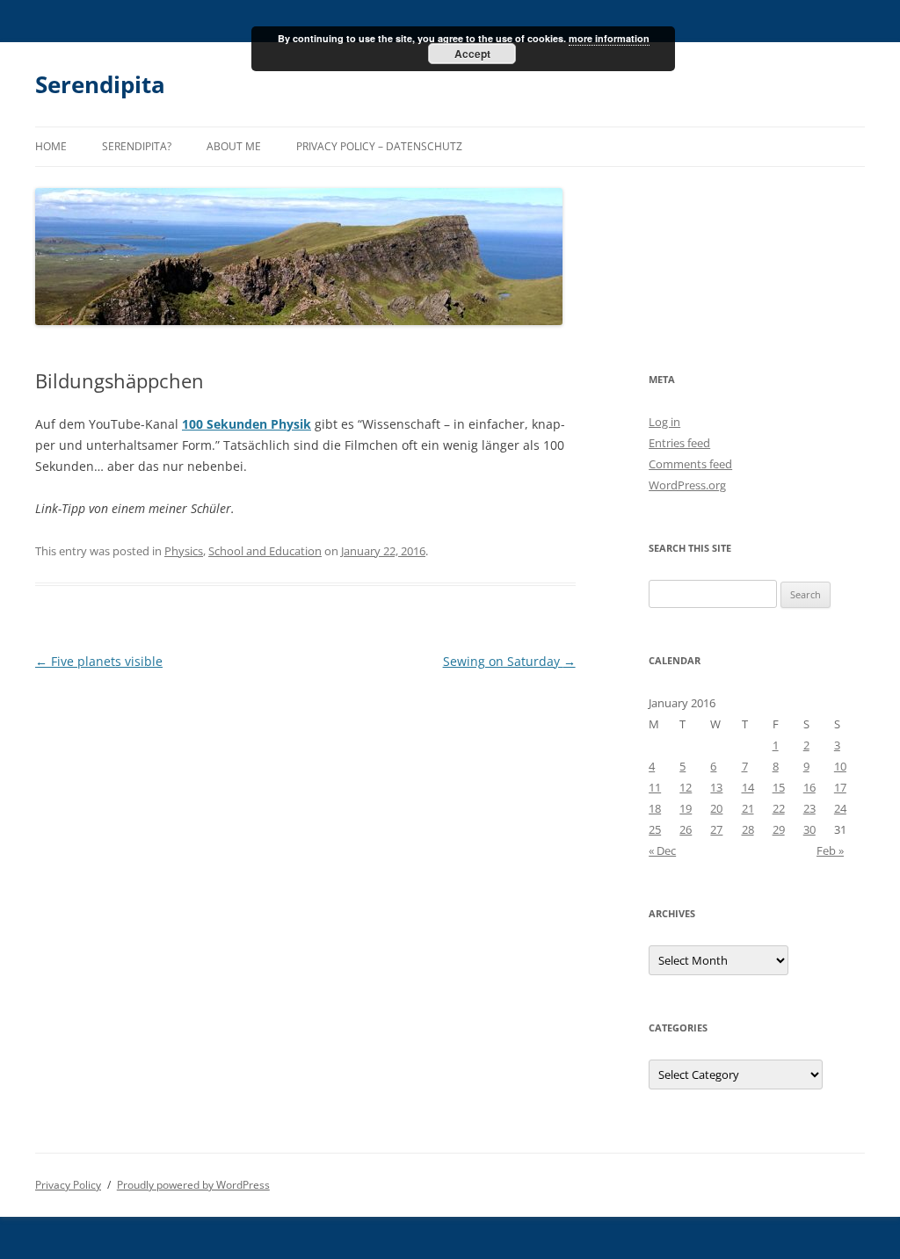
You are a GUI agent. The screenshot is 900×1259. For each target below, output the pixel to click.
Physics (183, 551)
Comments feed (690, 464)
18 (655, 808)
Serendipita (100, 84)
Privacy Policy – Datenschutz (379, 146)
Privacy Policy (68, 1184)
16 (809, 787)
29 (779, 829)
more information (609, 38)
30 (809, 829)
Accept (472, 54)
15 (779, 787)
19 (685, 808)
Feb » (830, 850)
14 (748, 787)
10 (840, 766)
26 (685, 829)
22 (779, 808)
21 (748, 808)
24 (840, 808)
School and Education (265, 551)
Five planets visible (99, 661)
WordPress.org (687, 485)
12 (685, 787)
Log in (664, 422)
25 (655, 829)
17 (840, 787)
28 (748, 829)
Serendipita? (136, 146)
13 (716, 787)
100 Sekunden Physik (246, 424)
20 (716, 808)
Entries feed (679, 443)
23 (809, 808)
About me (234, 146)
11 (655, 787)
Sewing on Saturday (509, 661)
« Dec (662, 850)
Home (51, 146)
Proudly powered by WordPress (193, 1184)
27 (716, 829)
